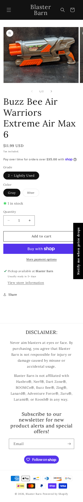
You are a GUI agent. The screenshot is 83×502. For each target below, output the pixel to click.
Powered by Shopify (55, 493)
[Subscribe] (69, 444)
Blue (33, 194)
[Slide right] (51, 91)
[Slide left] (32, 91)
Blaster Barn (34, 493)
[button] (9, 10)
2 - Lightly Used (21, 176)
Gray (12, 193)
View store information (26, 283)
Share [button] (12, 295)
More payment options (41, 259)
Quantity (9, 212)
